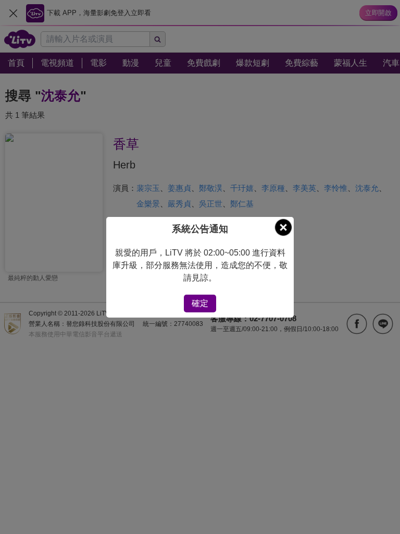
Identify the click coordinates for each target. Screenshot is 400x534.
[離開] (283, 227)
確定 (200, 303)
